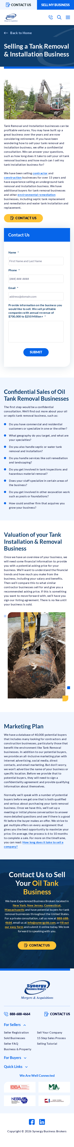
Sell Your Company (49, 1032)
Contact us (21, 5)
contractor (40, 173)
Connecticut (52, 905)
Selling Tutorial (47, 1043)
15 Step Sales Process (51, 1038)
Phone (14, 270)
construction (13, 177)
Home (27, 33)
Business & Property (17, 1049)
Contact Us (25, 218)
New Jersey (35, 905)
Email (13, 288)
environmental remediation (37, 194)
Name (13, 252)
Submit (36, 352)
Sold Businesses (14, 1038)
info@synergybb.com (41, 922)
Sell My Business (55, 5)
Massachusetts (14, 909)
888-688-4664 (20, 1014)
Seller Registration (16, 1032)
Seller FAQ (11, 1043)
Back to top (56, 1143)
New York (19, 905)
